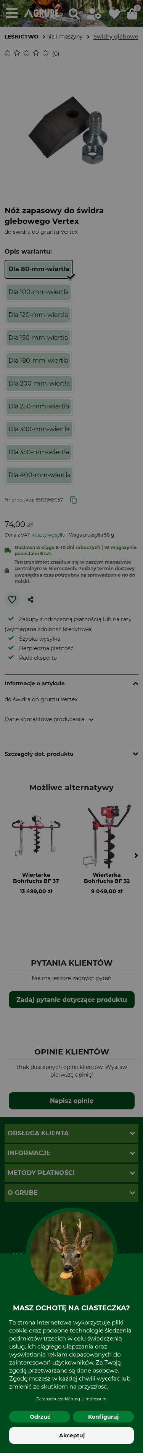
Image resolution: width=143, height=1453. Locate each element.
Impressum (95, 1399)
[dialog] (71, 726)
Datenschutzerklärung (58, 1399)
